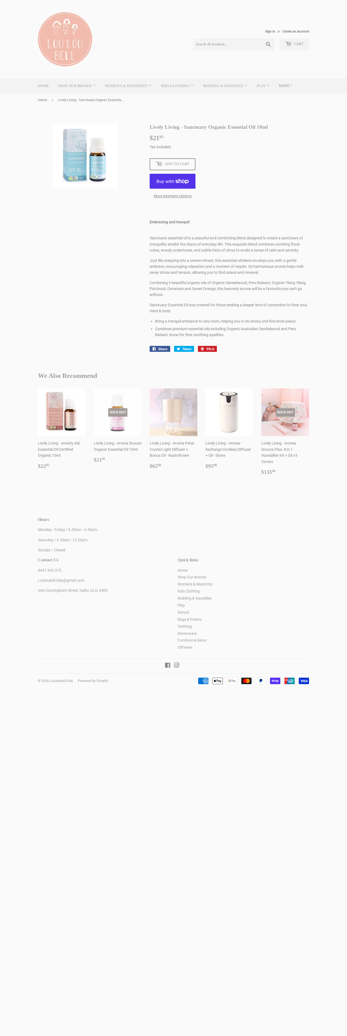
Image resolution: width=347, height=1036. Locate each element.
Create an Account (295, 31)
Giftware (185, 647)
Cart (298, 44)
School (183, 612)
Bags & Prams (189, 619)
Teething (185, 626)
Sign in (270, 31)
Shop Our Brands (75, 86)
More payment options (173, 196)
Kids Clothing (176, 86)
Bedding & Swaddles (223, 86)
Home (43, 86)
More (284, 85)
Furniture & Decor (192, 640)
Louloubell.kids (61, 681)
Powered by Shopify (93, 681)
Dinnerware (187, 633)
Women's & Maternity (127, 86)
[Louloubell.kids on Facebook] (168, 666)
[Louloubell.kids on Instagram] (176, 666)
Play (261, 86)
